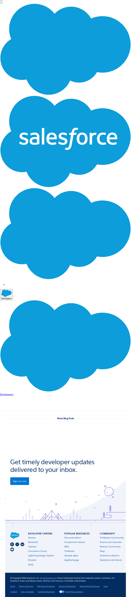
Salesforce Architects (111, 560)
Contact (13, 591)
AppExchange (71, 560)
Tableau (32, 546)
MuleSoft (33, 542)
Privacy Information (67, 586)
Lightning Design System (41, 555)
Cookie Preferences (46, 591)
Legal (12, 586)
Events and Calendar (111, 542)
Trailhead (69, 551)
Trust (106, 586)
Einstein (32, 560)
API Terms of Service (46, 586)
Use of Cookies (27, 591)
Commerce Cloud (37, 551)
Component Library (74, 542)
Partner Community (110, 546)
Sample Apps (71, 555)
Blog (102, 551)
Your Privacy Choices (74, 591)
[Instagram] (12, 544)
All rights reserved (48, 578)
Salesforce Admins (109, 555)
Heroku (32, 537)
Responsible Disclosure (90, 586)
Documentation (72, 537)
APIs (66, 546)
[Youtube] (12, 549)
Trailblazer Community (112, 537)
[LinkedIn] (22, 544)
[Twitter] (17, 544)
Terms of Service (26, 586)
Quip (30, 564)
